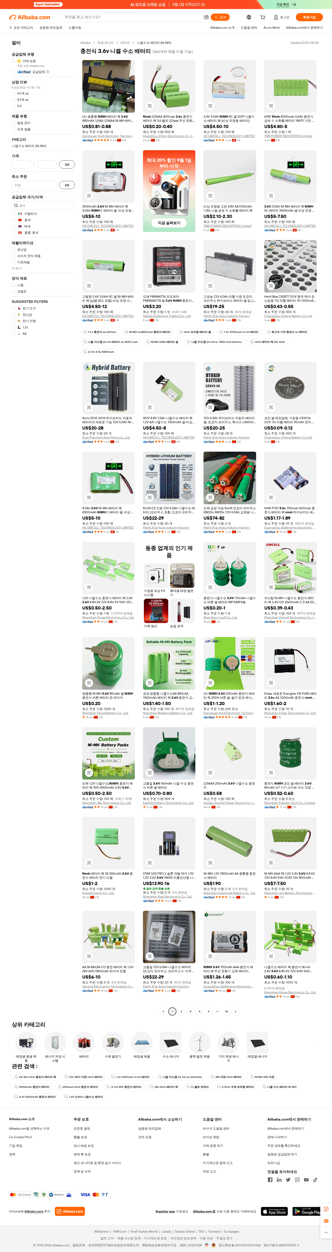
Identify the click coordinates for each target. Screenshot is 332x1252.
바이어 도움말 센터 (216, 1128)
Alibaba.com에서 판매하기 (285, 1128)
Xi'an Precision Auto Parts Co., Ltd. (106, 437)
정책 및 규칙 (82, 1171)
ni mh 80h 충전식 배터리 (126, 1086)
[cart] (263, 18)
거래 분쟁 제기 (213, 1145)
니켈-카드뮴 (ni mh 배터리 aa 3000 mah (113, 341)
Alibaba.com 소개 (22, 1119)
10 (226, 1011)
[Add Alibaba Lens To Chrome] (70, 1211)
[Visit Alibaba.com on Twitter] (288, 1179)
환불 (206, 1154)
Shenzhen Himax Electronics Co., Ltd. (108, 617)
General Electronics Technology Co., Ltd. (108, 986)
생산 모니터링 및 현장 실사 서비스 (97, 1163)
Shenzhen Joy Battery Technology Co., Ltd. (290, 893)
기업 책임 (15, 1145)
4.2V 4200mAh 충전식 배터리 (37, 1096)
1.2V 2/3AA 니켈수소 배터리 (86, 1096)
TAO (201, 1231)
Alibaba (85, 42)
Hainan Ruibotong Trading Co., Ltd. (167, 316)
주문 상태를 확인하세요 (283, 1145)
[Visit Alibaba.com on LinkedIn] (279, 1179)
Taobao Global (184, 1231)
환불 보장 (80, 1137)
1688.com (119, 1231)
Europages (231, 1231)
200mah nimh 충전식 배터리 (80, 1086)
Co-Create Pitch (20, 1137)
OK (67, 164)
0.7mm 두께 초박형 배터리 (238, 1086)
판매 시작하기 (277, 1137)
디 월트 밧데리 (200, 1086)
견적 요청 (145, 1137)
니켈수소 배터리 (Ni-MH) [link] (154, 42)
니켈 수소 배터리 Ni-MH (282, 1086)
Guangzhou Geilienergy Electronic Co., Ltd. (290, 527)
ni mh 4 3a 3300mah (101, 351)
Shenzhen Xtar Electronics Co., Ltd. (167, 896)
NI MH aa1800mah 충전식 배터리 (150, 332)
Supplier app (165, 1211)
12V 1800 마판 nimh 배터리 (86, 1077)
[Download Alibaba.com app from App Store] (274, 1211)
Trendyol (214, 1231)
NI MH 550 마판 (264, 1077)
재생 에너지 (105, 42)
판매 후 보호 (82, 1154)
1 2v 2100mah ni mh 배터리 (133, 1077)
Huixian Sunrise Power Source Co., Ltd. (229, 803)
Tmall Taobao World (143, 1231)
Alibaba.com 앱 (204, 1211)
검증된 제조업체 (149, 1128)
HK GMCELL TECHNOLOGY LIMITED (229, 136)
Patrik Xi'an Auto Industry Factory (226, 316)
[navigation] (43, 527)
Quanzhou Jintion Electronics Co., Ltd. (169, 136)
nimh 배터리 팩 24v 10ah (270, 341)
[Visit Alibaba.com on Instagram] (297, 1179)
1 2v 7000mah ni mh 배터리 (241, 332)
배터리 (125, 42)
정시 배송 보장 (84, 1145)
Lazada (166, 1231)
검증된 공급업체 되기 (282, 1154)
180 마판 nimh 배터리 (228, 1077)
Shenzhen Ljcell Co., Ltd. (220, 617)
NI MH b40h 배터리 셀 (164, 341)
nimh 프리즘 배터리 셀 (197, 332)
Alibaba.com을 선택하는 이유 (29, 1128)
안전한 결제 (82, 1128)
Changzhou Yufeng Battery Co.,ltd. (288, 316)
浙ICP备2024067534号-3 (281, 1245)
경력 (12, 1154)
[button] (206, 17)
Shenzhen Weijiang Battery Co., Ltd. (168, 713)
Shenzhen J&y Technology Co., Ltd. (106, 803)
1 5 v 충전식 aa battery (102, 332)
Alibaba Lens (33, 1211)
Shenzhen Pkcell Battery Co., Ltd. (105, 713)
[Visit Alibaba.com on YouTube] (306, 1179)
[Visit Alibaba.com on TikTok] (315, 1179)
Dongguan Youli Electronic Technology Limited (108, 136)
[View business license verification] (207, 1245)
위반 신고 (209, 1171)
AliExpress (101, 1231)
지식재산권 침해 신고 (218, 1163)
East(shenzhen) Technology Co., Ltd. (168, 803)
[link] (326, 1209)
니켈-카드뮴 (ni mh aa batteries (182, 1077)
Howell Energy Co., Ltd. (98, 893)
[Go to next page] (235, 1011)
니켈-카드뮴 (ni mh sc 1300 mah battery (216, 341)
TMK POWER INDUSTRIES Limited (288, 136)
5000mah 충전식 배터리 (34, 1086)
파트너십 (273, 1163)
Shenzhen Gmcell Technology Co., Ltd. (290, 617)
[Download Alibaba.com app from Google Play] (307, 1211)
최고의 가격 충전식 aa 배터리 (289, 332)
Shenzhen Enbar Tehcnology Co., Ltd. (290, 713)
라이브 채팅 (211, 1137)
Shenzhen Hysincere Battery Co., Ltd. (229, 893)
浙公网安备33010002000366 (240, 1245)
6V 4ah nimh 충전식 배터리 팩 (37, 1077)
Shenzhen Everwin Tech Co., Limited (289, 803)
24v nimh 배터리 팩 (166, 1086)
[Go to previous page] (163, 1011)
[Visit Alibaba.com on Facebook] (270, 1179)
